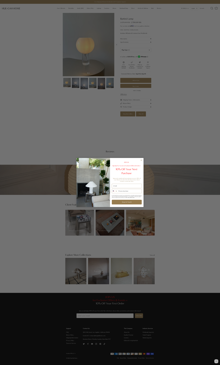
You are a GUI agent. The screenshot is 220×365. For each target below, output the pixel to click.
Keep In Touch (126, 202)
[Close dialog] (141, 160)
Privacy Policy (130, 197)
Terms (133, 197)
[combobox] (114, 191)
